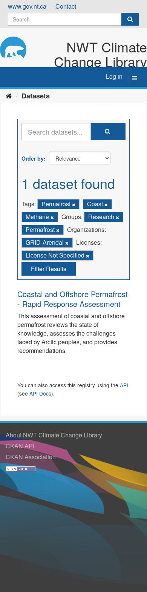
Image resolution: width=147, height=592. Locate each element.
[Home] (9, 95)
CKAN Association (31, 456)
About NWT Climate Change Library (54, 435)
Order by (32, 158)
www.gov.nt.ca (27, 6)
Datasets (35, 96)
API (124, 385)
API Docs (40, 393)
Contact (65, 6)
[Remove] (73, 204)
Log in (114, 76)
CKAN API (20, 446)
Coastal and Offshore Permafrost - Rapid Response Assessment (72, 298)
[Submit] (130, 19)
